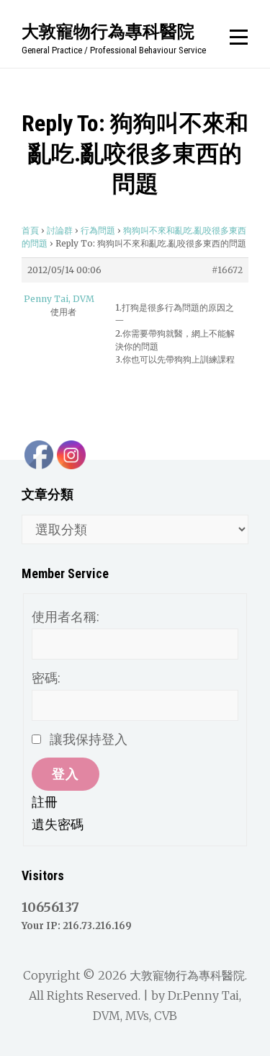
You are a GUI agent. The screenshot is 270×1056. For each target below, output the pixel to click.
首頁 (30, 230)
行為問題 (98, 230)
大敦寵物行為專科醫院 (108, 31)
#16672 (227, 270)
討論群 (60, 230)
